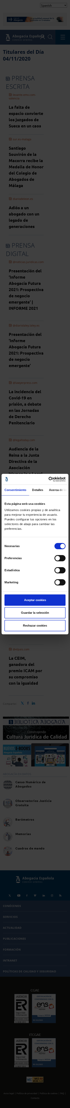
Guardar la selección (35, 612)
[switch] (60, 558)
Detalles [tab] (37, 490)
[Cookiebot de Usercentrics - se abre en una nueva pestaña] (49, 479)
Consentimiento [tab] (15, 490)
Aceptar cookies (35, 600)
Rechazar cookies (35, 625)
